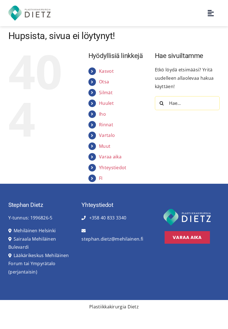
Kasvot (106, 71)
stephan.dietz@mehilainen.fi (112, 239)
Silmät (106, 92)
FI (101, 178)
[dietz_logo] (29, 8)
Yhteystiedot (112, 167)
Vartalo (107, 135)
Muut (104, 146)
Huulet (106, 103)
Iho (102, 114)
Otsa (104, 82)
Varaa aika (110, 157)
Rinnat (106, 125)
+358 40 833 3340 (107, 218)
